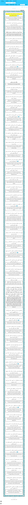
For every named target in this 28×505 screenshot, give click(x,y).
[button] (7, 1)
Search (14, 2)
